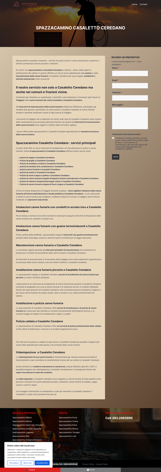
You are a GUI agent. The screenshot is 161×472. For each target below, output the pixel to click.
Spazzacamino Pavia (68, 417)
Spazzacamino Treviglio (69, 432)
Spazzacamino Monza (22, 421)
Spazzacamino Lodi (67, 436)
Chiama (30, 470)
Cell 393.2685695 (119, 418)
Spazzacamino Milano (22, 417)
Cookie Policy (102, 464)
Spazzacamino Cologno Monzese (27, 440)
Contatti (143, 4)
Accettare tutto (42, 463)
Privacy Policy (88, 464)
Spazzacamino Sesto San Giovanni (27, 425)
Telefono (117, 92)
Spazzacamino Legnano (23, 432)
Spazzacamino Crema (68, 421)
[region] (28, 455)
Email (115, 80)
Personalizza (14, 463)
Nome (115, 68)
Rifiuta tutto (27, 463)
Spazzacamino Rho (20, 436)
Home (134, 4)
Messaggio (118, 105)
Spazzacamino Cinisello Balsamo (26, 429)
